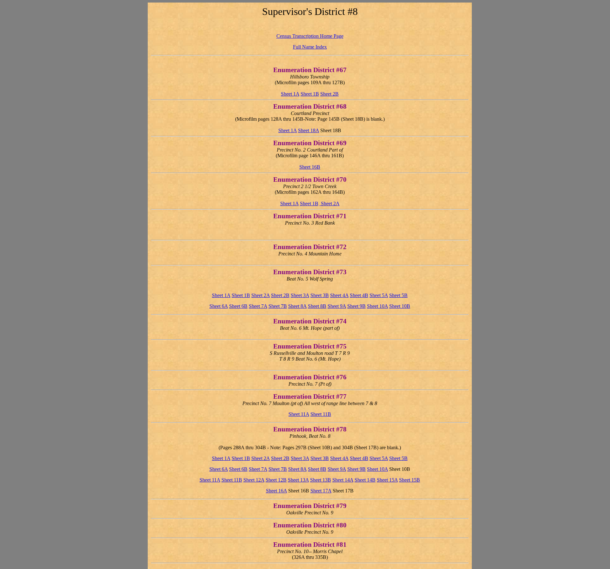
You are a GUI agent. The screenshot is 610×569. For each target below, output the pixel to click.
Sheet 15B (409, 480)
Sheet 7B (277, 306)
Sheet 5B (398, 295)
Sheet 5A (378, 295)
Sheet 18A (308, 130)
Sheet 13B (320, 480)
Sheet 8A (297, 306)
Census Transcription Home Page (309, 36)
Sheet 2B (329, 94)
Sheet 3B (319, 295)
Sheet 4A (339, 295)
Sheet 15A (387, 480)
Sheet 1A (290, 94)
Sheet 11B (320, 414)
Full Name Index (310, 47)
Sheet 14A (342, 480)
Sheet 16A (276, 490)
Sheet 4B (359, 295)
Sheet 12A (253, 480)
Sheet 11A (298, 414)
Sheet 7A (258, 306)
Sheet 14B (365, 480)
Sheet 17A (320, 490)
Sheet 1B (310, 94)
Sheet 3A (300, 295)
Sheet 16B (309, 167)
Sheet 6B (238, 306)
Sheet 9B (356, 306)
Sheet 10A (377, 306)
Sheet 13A (298, 480)
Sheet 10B (399, 306)
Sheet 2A (330, 203)
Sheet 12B (276, 480)
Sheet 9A (337, 306)
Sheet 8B (317, 306)
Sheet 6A (218, 306)
